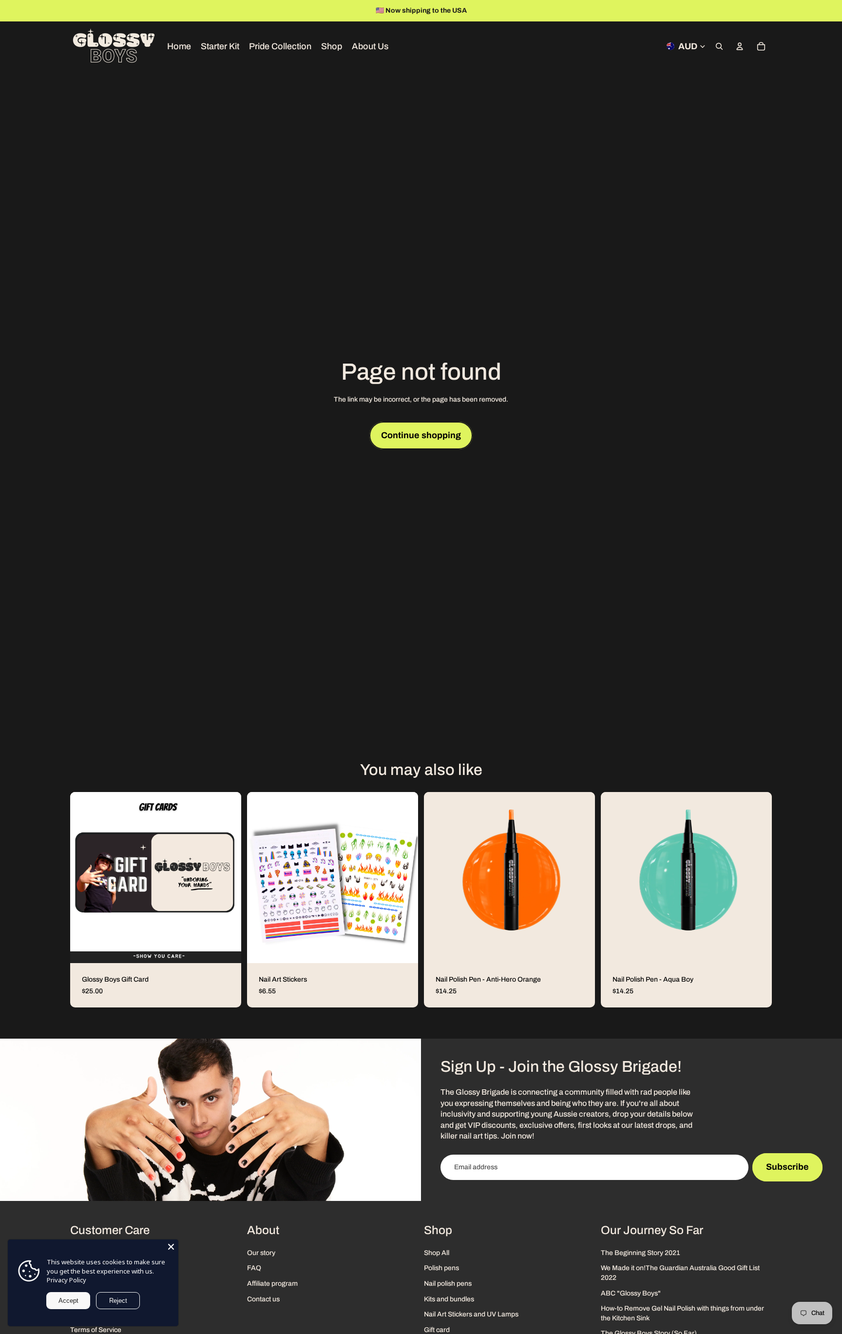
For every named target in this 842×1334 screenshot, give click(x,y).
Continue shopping (421, 435)
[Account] (739, 46)
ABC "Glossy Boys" (631, 1292)
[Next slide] (831, 10)
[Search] (719, 46)
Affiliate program (272, 1283)
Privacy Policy (66, 1280)
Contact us (263, 1298)
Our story (261, 1252)
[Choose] (226, 948)
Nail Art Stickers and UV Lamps (471, 1314)
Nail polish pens (448, 1283)
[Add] (580, 948)
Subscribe (787, 1167)
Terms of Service (95, 1329)
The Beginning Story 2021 (640, 1252)
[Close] (171, 1247)
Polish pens (441, 1268)
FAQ (254, 1268)
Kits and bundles (449, 1298)
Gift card (437, 1329)
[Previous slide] (10, 10)
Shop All (436, 1252)
